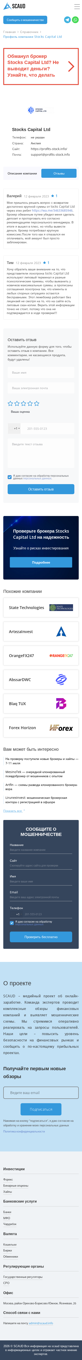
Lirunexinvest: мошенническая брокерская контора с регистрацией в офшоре (36, 800)
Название (17, 845)
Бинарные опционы (15, 1185)
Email (14, 892)
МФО (6, 1218)
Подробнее (41, 562)
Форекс (8, 1179)
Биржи (7, 1250)
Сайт (13, 860)
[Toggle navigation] (77, 7)
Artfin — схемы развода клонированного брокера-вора (41, 787)
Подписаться (41, 1109)
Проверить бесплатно (41, 937)
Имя (13, 876)
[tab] (23, 173)
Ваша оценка (20, 411)
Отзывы (59, 173)
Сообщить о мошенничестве (25, 20)
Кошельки (9, 1244)
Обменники (10, 1256)
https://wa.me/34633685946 (52, 210)
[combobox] (14, 428)
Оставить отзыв (41, 489)
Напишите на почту (28, 1323)
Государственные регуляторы (22, 1277)
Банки (7, 1212)
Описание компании (22, 173)
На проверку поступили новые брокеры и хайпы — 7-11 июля (42, 761)
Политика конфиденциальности (24, 1131)
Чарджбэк (9, 1224)
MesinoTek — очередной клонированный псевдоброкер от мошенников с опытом (35, 774)
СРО (6, 1283)
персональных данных (37, 478)
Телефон (16, 908)
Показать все (13, 811)
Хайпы (7, 1192)
